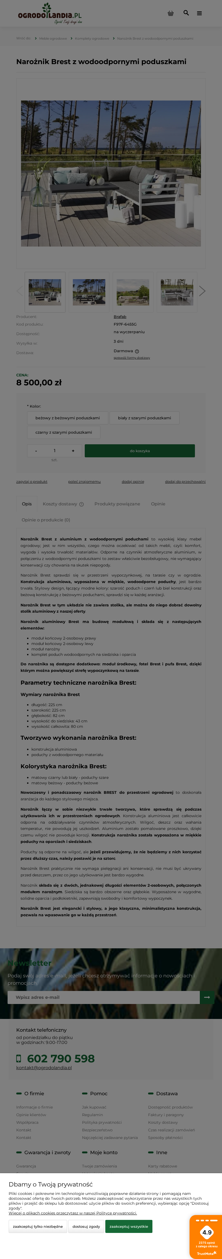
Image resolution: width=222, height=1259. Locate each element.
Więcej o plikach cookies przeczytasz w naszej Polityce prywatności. (73, 1213)
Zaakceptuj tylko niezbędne (38, 1226)
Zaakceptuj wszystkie (129, 1226)
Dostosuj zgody (86, 1226)
